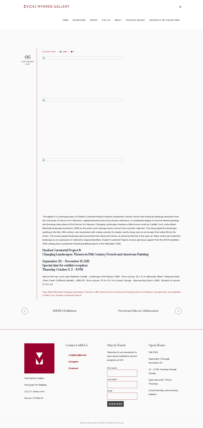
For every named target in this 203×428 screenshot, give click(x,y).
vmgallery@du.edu (77, 355)
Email (109, 391)
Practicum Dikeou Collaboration (138, 311)
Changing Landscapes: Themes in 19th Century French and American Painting (98, 292)
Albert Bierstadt (55, 292)
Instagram (73, 361)
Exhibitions (92, 27)
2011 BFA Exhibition (65, 311)
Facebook (73, 368)
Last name (112, 379)
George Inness (160, 292)
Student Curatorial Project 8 (68, 295)
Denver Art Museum (144, 292)
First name (112, 368)
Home (80, 27)
